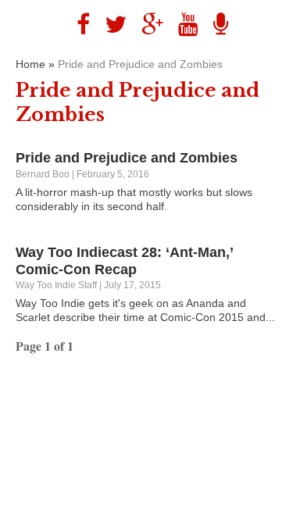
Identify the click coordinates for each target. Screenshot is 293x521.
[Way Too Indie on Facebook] (77, 24)
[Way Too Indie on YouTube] (182, 24)
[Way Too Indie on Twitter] (110, 24)
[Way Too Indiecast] (215, 24)
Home (30, 64)
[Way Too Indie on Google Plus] (146, 24)
